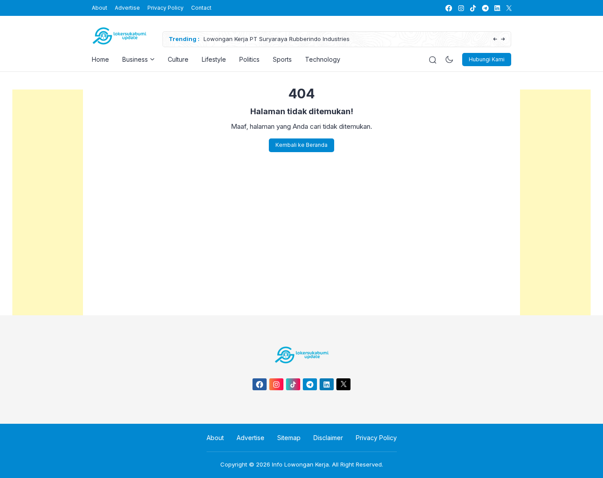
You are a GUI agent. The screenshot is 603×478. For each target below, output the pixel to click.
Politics (249, 59)
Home (100, 59)
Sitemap (289, 437)
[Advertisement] (47, 222)
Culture (178, 59)
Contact (201, 7)
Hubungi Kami (487, 59)
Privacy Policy (165, 7)
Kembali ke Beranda (301, 145)
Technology (322, 59)
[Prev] (495, 39)
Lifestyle (214, 59)
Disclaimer (328, 437)
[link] (448, 8)
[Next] (503, 39)
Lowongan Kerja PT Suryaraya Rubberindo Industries (277, 38)
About (99, 7)
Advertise (127, 7)
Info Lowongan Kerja (300, 464)
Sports (282, 59)
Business (135, 59)
